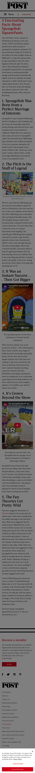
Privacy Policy (17, 759)
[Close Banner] (32, 751)
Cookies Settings (18, 763)
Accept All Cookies (17, 769)
